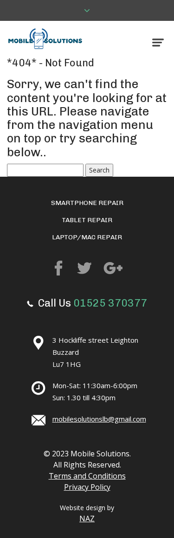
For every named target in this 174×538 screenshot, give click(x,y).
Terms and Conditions (87, 476)
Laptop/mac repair (87, 237)
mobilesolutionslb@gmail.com (99, 418)
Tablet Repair (87, 220)
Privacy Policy (87, 487)
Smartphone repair (87, 203)
